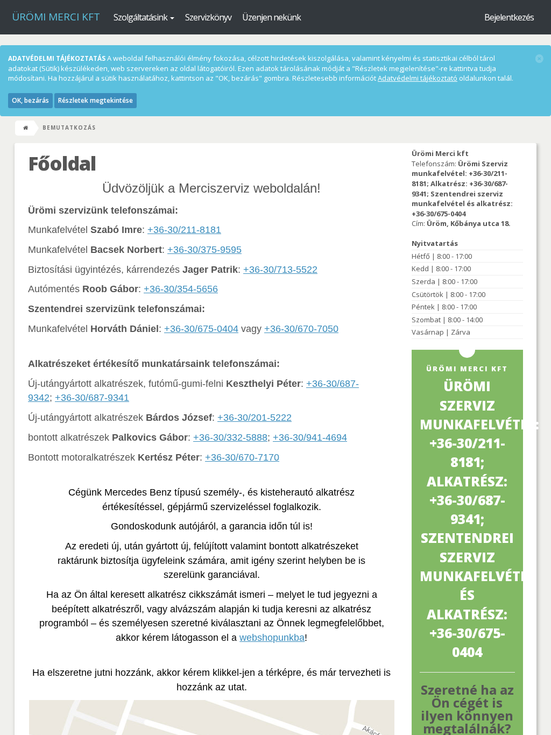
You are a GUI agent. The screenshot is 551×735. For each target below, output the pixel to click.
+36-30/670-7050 (301, 328)
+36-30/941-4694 (310, 437)
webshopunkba (272, 637)
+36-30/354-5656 (181, 289)
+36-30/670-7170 (242, 457)
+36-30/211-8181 (184, 229)
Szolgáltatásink (141, 17)
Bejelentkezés (509, 17)
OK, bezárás (30, 100)
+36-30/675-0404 (201, 328)
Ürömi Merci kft (56, 17)
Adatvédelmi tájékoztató (417, 78)
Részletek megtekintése (95, 100)
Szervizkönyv (208, 17)
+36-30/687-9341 (92, 397)
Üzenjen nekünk (271, 17)
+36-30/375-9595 (204, 249)
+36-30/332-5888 (230, 437)
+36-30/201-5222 (254, 417)
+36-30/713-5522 (280, 269)
